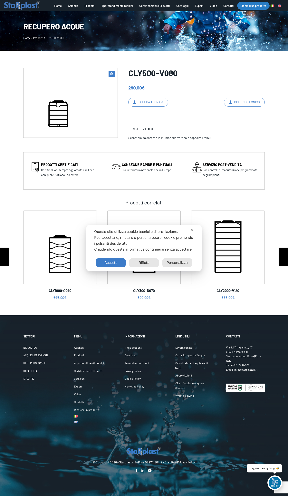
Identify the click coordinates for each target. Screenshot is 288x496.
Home (58, 5)
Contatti (228, 5)
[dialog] (144, 248)
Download (131, 355)
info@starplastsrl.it (245, 369)
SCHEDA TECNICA (151, 102)
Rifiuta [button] (144, 263)
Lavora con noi (184, 347)
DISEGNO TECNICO (247, 102)
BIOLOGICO (30, 347)
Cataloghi (182, 5)
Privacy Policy (133, 371)
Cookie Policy (133, 378)
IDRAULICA (30, 371)
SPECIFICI (29, 378)
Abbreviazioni (183, 375)
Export (199, 5)
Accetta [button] (110, 263)
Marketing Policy (134, 386)
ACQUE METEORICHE (35, 355)
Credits (170, 462)
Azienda (73, 5)
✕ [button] (192, 230)
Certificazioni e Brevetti (154, 5)
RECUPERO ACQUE (34, 363)
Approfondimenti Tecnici (117, 5)
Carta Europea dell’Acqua (190, 355)
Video (213, 5)
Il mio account (133, 347)
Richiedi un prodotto (253, 5)
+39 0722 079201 (241, 365)
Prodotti (89, 5)
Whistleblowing (184, 395)
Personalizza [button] (177, 263)
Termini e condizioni (137, 363)
